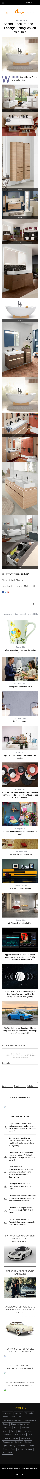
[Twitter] (5, 592)
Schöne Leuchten (20, 721)
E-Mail (17, 1086)
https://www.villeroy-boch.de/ (15, 574)
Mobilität (28, 1431)
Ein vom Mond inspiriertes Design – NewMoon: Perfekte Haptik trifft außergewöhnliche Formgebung (20, 994)
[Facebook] (3, 592)
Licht (20, 1431)
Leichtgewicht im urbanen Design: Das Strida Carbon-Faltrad (20, 1186)
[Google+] (8, 592)
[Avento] (20, 205)
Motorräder (7, 1435)
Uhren (20, 1449)
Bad (19, 1417)
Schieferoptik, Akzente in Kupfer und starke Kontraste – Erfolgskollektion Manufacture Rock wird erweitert (20, 795)
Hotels (16, 1427)
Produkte (6, 1438)
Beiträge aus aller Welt (12, 1420)
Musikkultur (20, 1435)
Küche (13, 1431)
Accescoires (7, 1413)
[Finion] (20, 231)
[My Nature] (20, 310)
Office (30, 1435)
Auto (13, 1417)
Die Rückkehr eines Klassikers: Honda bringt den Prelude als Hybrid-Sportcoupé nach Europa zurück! (20, 1030)
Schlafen (18, 1442)
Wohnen (28, 1449)
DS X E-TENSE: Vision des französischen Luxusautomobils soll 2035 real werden (22, 1222)
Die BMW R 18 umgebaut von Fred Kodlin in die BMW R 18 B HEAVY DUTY (21, 1210)
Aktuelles (18, 1413)
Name (4, 1086)
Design (5, 1424)
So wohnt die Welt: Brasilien (20, 854)
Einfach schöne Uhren (20, 1424)
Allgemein (29, 1413)
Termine (21, 1445)
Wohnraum (7, 1453)
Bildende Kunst (30, 1420)
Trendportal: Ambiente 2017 (20, 687)
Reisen (15, 1438)
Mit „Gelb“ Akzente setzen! (20, 889)
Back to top (19, 1474)
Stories (28, 1442)
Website (30, 1086)
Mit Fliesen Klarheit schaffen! (20, 923)
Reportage (25, 1438)
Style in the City (9, 1445)
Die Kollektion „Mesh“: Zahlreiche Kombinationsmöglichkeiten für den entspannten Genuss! (22, 1198)
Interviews (26, 1427)
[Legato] (20, 98)
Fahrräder (7, 1427)
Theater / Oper (9, 1449)
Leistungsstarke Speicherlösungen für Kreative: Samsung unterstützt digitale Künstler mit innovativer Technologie (21, 1172)
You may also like (11, 614)
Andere (6, 1417)
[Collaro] (20, 425)
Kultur (5, 1431)
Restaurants (8, 1442)
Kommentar (6, 1063)
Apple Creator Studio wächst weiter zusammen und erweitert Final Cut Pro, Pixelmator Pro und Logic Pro (20, 957)
